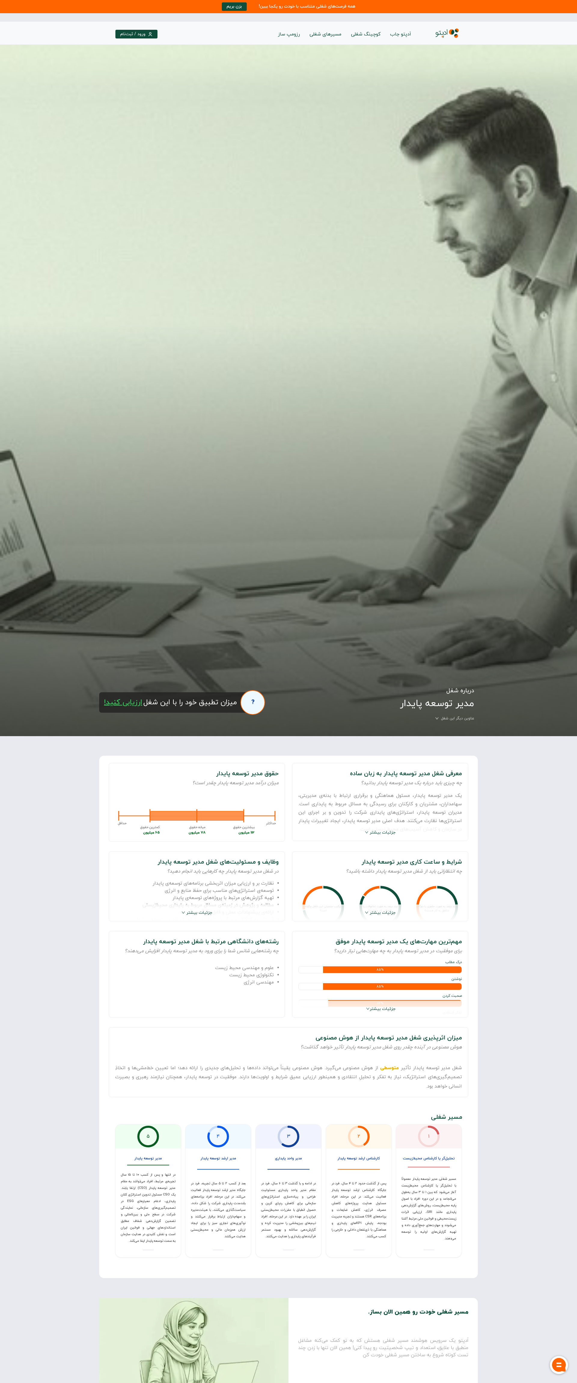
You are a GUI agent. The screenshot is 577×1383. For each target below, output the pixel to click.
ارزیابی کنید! (123, 702)
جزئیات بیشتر (382, 832)
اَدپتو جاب (400, 34)
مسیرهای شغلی (325, 34)
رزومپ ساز (289, 34)
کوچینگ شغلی (365, 34)
